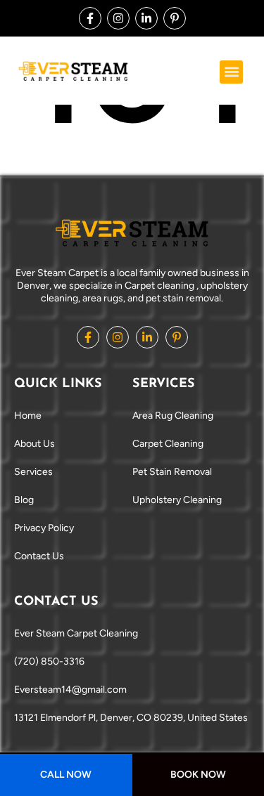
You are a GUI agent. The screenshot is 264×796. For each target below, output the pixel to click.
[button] (231, 72)
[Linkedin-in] (146, 18)
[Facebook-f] (90, 18)
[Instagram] (118, 18)
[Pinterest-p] (174, 18)
